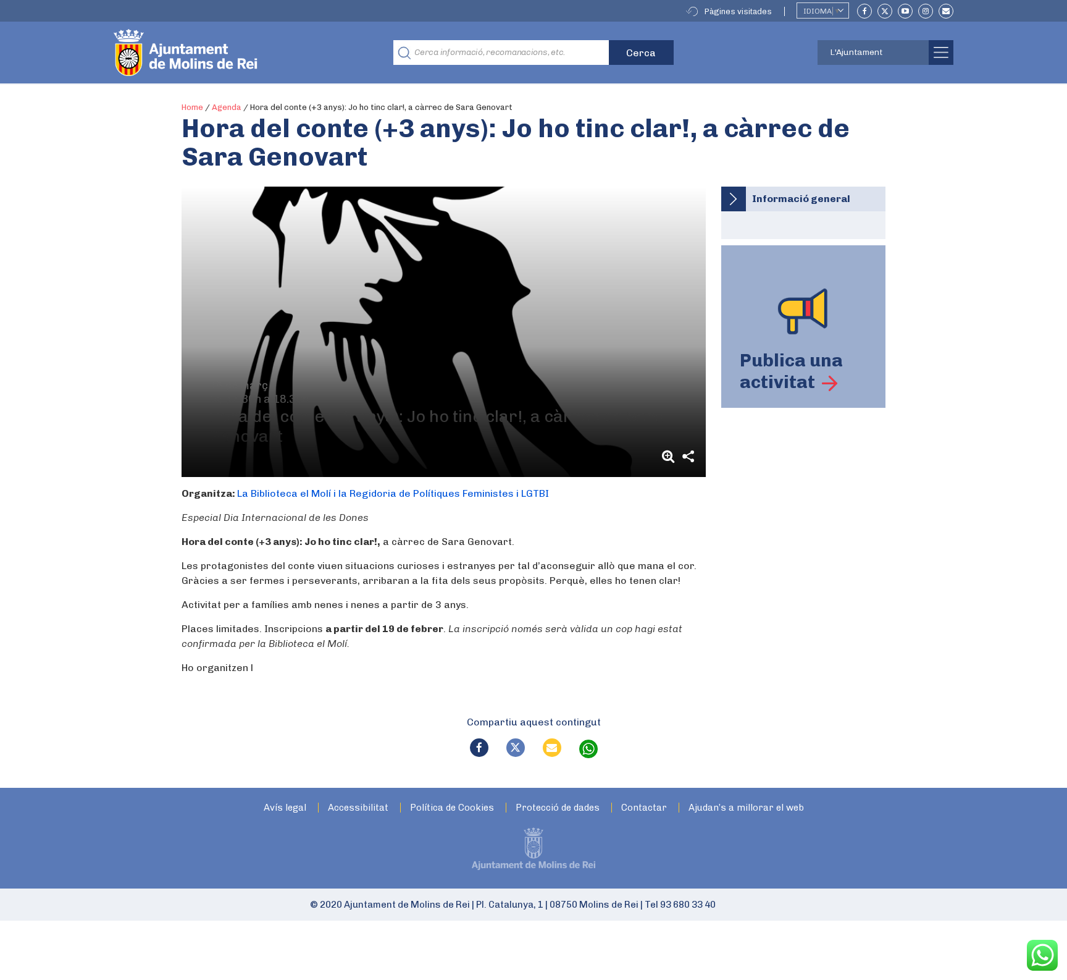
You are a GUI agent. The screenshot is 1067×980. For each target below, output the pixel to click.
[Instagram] (925, 11)
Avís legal (285, 808)
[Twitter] (884, 11)
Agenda (226, 107)
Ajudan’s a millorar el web (746, 808)
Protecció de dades (558, 808)
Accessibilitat (358, 808)
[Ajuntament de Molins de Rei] (231, 52)
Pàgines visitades (738, 11)
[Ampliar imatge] (670, 456)
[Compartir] (688, 456)
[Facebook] (864, 11)
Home (192, 107)
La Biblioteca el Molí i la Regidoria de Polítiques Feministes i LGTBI (393, 493)
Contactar (644, 808)
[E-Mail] (946, 11)
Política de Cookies (452, 808)
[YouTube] (905, 11)
